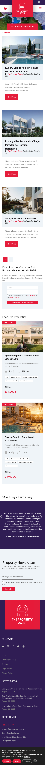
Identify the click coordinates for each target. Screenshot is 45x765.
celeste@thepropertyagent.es (14, 729)
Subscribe (8, 589)
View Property (22, 346)
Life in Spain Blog (9, 660)
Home (4, 655)
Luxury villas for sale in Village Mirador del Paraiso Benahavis (22, 145)
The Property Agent (15, 74)
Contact (5, 664)
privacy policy (14, 297)
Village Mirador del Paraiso (20, 218)
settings (27, 757)
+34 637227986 (8, 725)
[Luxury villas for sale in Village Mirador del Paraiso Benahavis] (22, 123)
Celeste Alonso (13, 733)
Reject (17, 761)
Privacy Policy (7, 673)
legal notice (31, 295)
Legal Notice (7, 669)
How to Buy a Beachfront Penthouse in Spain (20, 706)
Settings (27, 761)
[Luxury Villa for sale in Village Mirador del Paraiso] (22, 50)
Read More (12, 97)
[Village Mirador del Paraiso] (22, 200)
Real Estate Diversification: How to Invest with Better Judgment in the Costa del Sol (20, 697)
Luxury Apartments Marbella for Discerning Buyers (22, 689)
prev (1, 517)
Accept (6, 761)
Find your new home (24, 26)
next (41, 517)
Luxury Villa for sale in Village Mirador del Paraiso (22, 69)
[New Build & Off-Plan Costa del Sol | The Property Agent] (22, 16)
